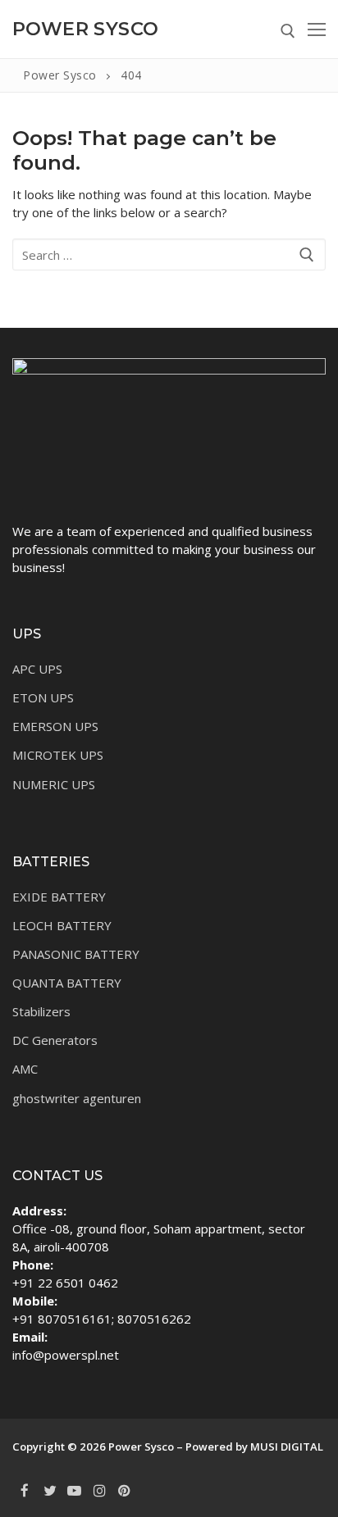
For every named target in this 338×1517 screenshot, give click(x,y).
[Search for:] (169, 254)
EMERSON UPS (55, 726)
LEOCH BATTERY (62, 925)
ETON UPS (43, 697)
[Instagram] (99, 1490)
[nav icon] (317, 29)
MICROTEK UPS (57, 755)
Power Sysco (85, 29)
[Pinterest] (124, 1490)
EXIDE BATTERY (59, 896)
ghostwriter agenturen (76, 1098)
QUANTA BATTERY (66, 982)
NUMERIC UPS (53, 784)
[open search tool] (288, 31)
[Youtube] (74, 1490)
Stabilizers (41, 1011)
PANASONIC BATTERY (75, 954)
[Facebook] (24, 1490)
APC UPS (37, 669)
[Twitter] (49, 1490)
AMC (25, 1069)
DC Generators (55, 1040)
